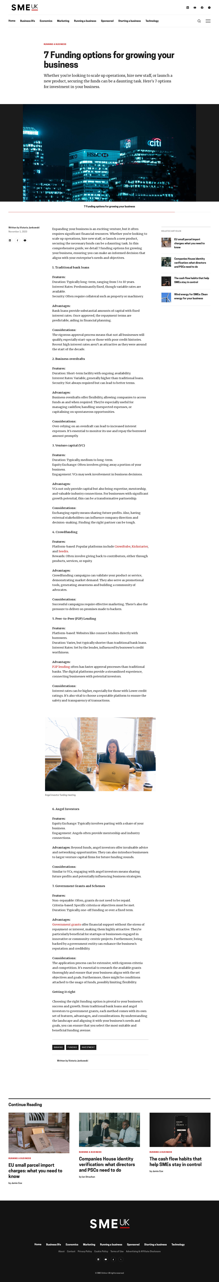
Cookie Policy (101, 1251)
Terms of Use (117, 1251)
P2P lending (61, 667)
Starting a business (129, 21)
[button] (208, 21)
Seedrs (63, 551)
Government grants (66, 924)
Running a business (85, 21)
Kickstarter (140, 546)
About (61, 1251)
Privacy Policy (85, 1251)
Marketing (63, 21)
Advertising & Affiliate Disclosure (143, 1251)
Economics (46, 21)
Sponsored (107, 21)
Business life (27, 21)
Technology (152, 21)
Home (11, 21)
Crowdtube (123, 546)
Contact (71, 1251)
